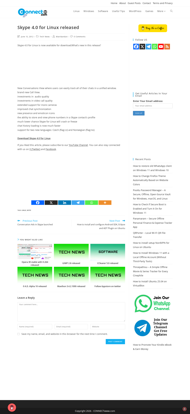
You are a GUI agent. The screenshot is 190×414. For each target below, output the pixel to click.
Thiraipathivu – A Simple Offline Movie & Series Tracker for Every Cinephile (150, 271)
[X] (51, 202)
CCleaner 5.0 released (107, 263)
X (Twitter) (34, 149)
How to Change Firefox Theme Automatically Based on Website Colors (150, 180)
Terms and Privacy (163, 3)
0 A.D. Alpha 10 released (35, 286)
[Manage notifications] (185, 409)
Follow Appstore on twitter (107, 286)
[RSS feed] (167, 46)
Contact (147, 3)
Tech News (45, 36)
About (122, 3)
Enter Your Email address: (148, 101)
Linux (24, 210)
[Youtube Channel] (161, 46)
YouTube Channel (78, 145)
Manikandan (62, 36)
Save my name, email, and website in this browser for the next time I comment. (64, 333)
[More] (104, 202)
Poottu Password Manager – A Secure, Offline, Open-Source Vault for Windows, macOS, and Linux (151, 194)
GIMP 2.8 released (71, 263)
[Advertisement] (71, 68)
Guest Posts (134, 3)
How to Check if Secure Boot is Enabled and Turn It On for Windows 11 (149, 208)
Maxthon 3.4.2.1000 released (71, 286)
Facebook (51, 149)
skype (29, 210)
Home (114, 3)
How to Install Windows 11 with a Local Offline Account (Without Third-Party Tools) (151, 257)
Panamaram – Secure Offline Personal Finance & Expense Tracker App (152, 222)
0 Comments (79, 36)
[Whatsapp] (91, 202)
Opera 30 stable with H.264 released (35, 263)
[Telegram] (78, 202)
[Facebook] (37, 202)
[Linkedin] (64, 202)
